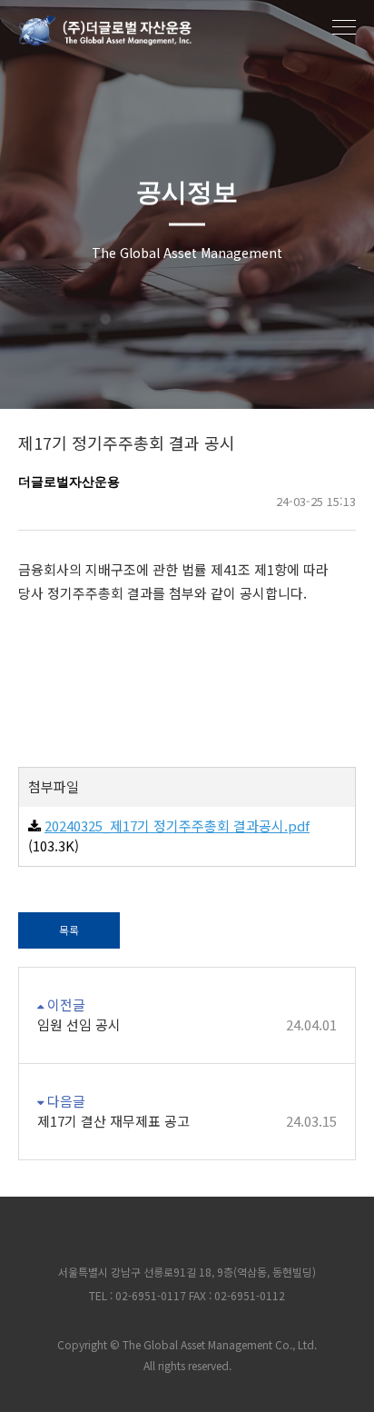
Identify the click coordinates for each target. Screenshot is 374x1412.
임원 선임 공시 (187, 1024)
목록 (69, 930)
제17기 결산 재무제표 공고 (187, 1120)
